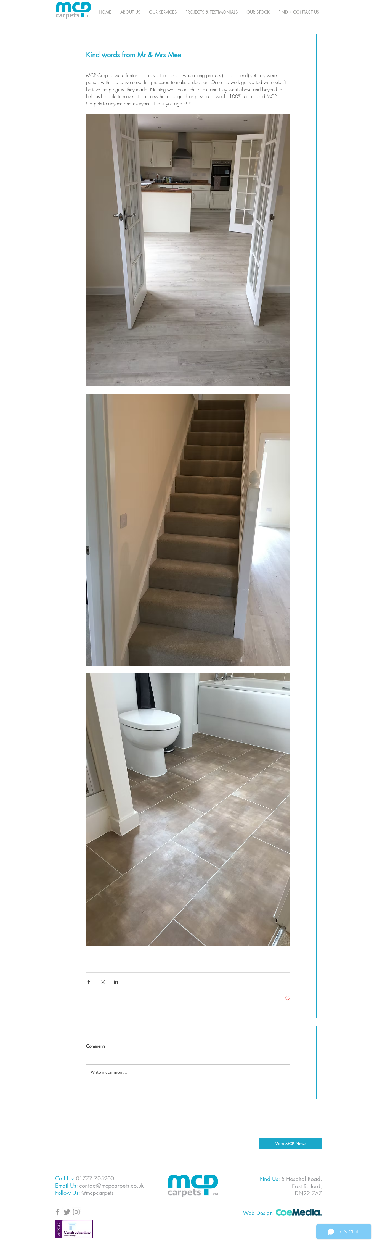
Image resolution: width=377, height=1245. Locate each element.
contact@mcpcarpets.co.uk (111, 1185)
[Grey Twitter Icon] (66, 1212)
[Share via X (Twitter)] (102, 981)
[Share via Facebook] (88, 981)
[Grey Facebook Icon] (57, 1212)
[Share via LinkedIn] (115, 981)
